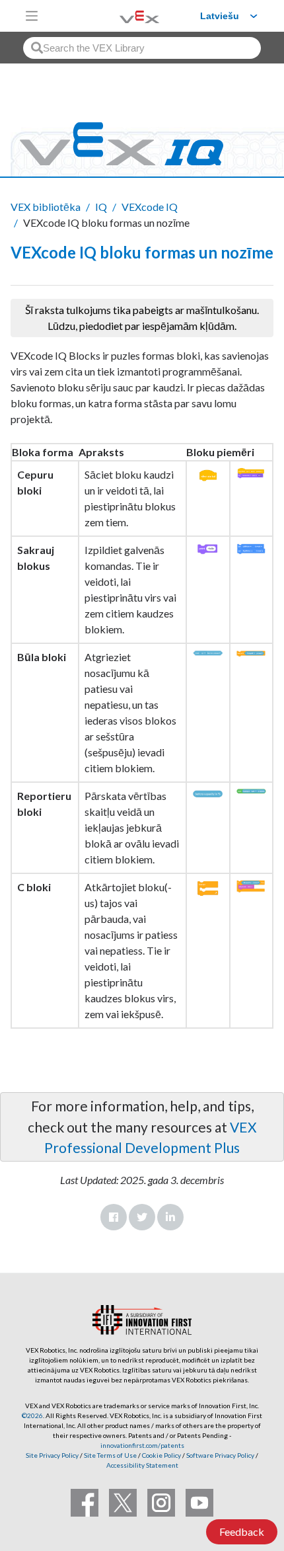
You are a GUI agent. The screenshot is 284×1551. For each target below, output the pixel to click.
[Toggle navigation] (32, 15)
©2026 (32, 1415)
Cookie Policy (161, 1455)
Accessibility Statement (142, 1465)
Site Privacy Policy (52, 1455)
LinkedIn (170, 1217)
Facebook (113, 1217)
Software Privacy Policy (220, 1455)
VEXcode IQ (150, 206)
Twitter (142, 1217)
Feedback (241, 1531)
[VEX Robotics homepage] (122, 15)
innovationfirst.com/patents (142, 1445)
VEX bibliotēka (46, 206)
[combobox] (142, 48)
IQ (101, 206)
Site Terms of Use (110, 1455)
